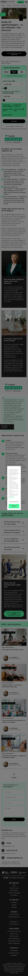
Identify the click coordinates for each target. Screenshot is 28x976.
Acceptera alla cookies (14, 506)
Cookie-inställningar (14, 501)
